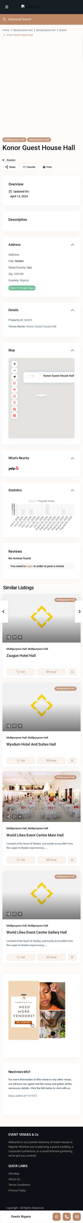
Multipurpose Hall (23, 30)
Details (13, 310)
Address (14, 245)
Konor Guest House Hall (59, 375)
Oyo (29, 267)
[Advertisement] (41, 90)
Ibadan (63, 30)
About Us (14, 1179)
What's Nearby (18, 458)
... (46, 847)
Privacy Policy (17, 1190)
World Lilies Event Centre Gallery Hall (36, 932)
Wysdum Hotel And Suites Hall (31, 744)
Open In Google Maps (22, 287)
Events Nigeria (21, 1216)
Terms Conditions (19, 1184)
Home (5, 30)
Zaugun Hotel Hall (21, 655)
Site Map (13, 1173)
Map (11, 350)
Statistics (15, 490)
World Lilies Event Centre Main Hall (35, 835)
